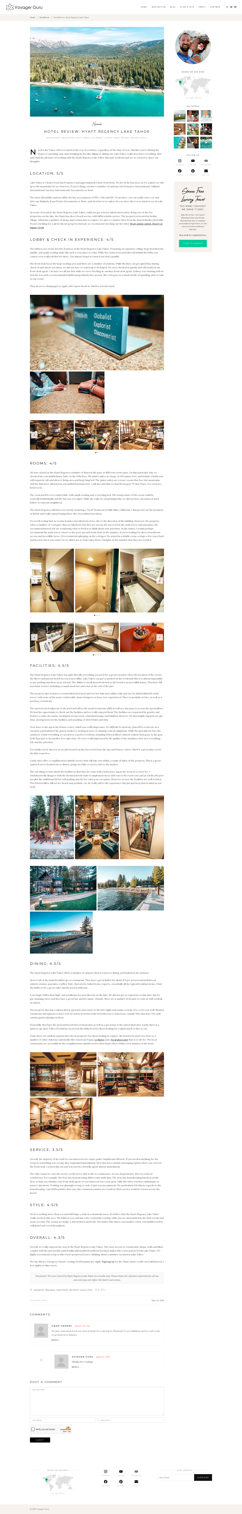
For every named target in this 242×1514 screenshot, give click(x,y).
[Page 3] (99, 615)
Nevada (125, 138)
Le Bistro (99, 1039)
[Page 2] (98, 452)
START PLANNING (193, 243)
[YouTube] (231, 7)
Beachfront (44, 17)
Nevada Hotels (139, 138)
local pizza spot (119, 1039)
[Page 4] (100, 655)
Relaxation (68, 138)
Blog (173, 7)
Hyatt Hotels (82, 138)
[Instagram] (227, 7)
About (202, 7)
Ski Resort (97, 138)
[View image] (97, 332)
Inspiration (159, 7)
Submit (40, 1440)
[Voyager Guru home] (24, 7)
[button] (180, 116)
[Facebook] (235, 7)
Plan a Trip (187, 7)
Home (144, 7)
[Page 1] (95, 452)
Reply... (56, 1340)
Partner (215, 7)
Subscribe (203, 1477)
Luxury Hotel (112, 138)
